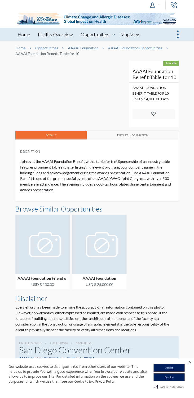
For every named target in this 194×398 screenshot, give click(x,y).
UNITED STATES (30, 343)
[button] (169, 386)
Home (24, 34)
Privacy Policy (105, 381)
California (59, 343)
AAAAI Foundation (83, 48)
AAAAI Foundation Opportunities (135, 48)
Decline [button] (169, 377)
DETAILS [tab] (51, 135)
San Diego (84, 343)
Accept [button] (169, 367)
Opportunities (95, 34)
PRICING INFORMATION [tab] (132, 135)
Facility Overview (55, 34)
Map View (130, 34)
